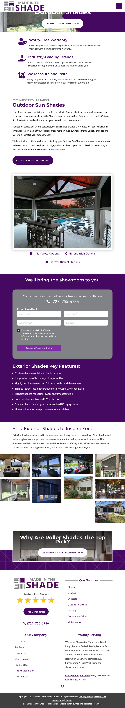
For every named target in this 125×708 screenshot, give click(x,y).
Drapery (72, 610)
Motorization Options (81, 253)
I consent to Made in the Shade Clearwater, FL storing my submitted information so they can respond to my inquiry (39, 334)
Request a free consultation (62, 23)
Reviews (19, 647)
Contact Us (21, 676)
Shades (72, 592)
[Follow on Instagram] (62, 686)
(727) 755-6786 (65, 301)
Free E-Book (22, 664)
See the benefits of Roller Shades (61, 552)
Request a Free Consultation (33, 160)
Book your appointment (77, 675)
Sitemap (69, 700)
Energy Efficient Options (64, 261)
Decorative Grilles (78, 616)
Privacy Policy (86, 696)
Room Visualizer (24, 670)
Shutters (72, 598)
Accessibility (58, 700)
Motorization (75, 622)
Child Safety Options (46, 253)
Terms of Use (100, 696)
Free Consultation (36, 611)
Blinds (71, 587)
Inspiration (21, 653)
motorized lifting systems (63, 404)
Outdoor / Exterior (78, 604)
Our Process (22, 658)
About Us (20, 641)
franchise (97, 703)
